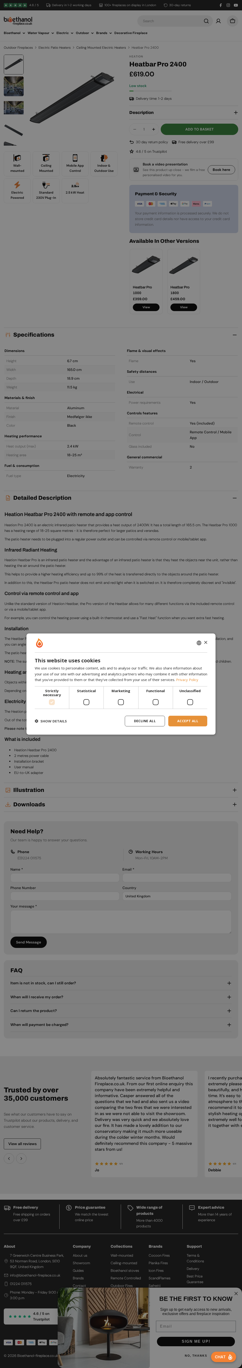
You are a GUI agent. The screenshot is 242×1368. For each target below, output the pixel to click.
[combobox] (199, 642)
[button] (51, 721)
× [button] (205, 642)
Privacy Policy (187, 679)
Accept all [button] (187, 721)
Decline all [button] (145, 721)
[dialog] (121, 683)
